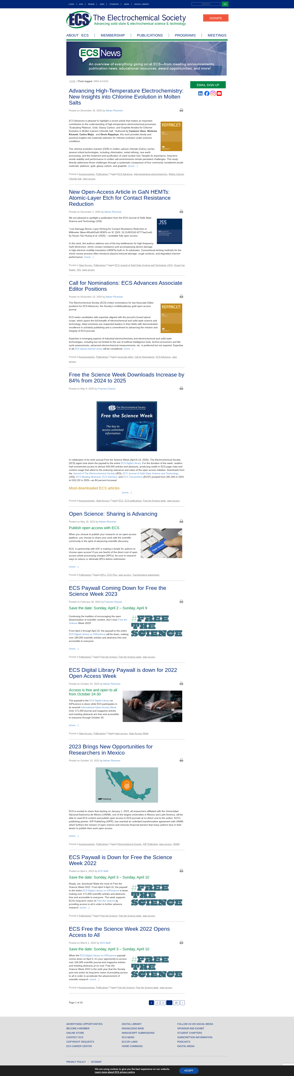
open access (89, 179)
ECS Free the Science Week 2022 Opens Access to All (119, 932)
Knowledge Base (133, 1028)
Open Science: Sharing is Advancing (113, 514)
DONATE (216, 18)
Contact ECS (74, 1037)
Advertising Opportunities (84, 1024)
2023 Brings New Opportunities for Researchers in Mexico (111, 749)
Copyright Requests (80, 1041)
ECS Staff (103, 871)
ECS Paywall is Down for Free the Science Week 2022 (120, 860)
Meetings (217, 35)
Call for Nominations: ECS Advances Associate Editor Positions (125, 286)
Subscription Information (194, 1037)
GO (225, 4)
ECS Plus (112, 575)
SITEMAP (96, 1061)
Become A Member (77, 1028)
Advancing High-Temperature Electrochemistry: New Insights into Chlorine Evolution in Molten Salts (126, 97)
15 (176, 1002)
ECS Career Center (79, 1046)
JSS (79, 270)
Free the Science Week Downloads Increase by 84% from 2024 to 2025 (126, 378)
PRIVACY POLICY (76, 1061)
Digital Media (185, 1046)
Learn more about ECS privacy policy (115, 1072)
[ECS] (126, 19)
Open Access (85, 265)
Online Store (75, 1032)
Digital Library (141, 4)
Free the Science (108, 657)
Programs (185, 35)
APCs (103, 575)
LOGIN (71, 4)
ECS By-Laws (129, 1041)
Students (114, 4)
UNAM (176, 844)
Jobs (102, 4)
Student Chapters (189, 1032)
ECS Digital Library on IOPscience (87, 634)
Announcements (87, 174)
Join (81, 4)
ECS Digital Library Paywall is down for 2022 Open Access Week (123, 673)
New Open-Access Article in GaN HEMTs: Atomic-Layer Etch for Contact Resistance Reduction (120, 198)
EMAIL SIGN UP (208, 85)
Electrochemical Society (130, 844)
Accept (188, 1070)
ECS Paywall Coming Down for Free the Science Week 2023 (117, 591)
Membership (113, 35)
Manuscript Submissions (138, 1032)
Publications (150, 35)
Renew (91, 4)
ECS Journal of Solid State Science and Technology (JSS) (144, 265)
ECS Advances (125, 174)
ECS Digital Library (131, 463)
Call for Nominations (144, 357)
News (126, 4)
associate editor (125, 357)
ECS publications (133, 500)
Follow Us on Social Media (195, 1024)
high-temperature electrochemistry (150, 174)
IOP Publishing (150, 844)
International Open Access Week (98, 707)
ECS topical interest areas (88, 348)
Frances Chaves (107, 388)
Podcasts (183, 1041)
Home (72, 81)
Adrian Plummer (114, 110)
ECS (121, 500)
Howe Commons (132, 1046)
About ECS (77, 35)
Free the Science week (154, 500)
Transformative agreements (145, 575)
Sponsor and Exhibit (190, 1028)
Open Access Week (139, 733)
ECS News (128, 1037)
